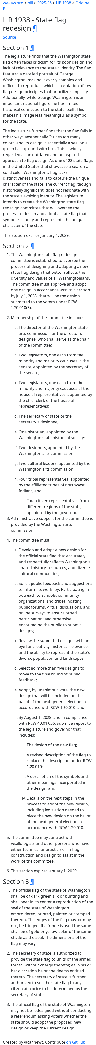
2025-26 (44, 3)
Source (9, 37)
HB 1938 (63, 3)
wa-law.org (13, 3)
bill (30, 3)
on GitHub (75, 1042)
